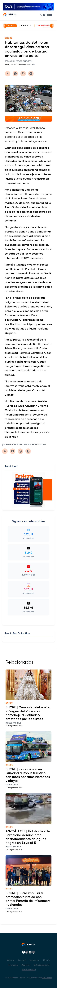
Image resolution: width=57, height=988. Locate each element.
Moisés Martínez (13, 723)
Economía (13, 965)
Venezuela (35, 960)
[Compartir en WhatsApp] (23, 73)
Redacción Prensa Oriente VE (19, 61)
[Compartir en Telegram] (31, 73)
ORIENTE (8, 38)
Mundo (46, 960)
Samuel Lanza (12, 785)
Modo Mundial (29, 970)
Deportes (25, 965)
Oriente (26, 26)
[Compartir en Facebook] (15, 73)
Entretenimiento (42, 965)
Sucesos (22, 960)
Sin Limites (47, 978)
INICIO (11, 26)
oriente (9, 703)
